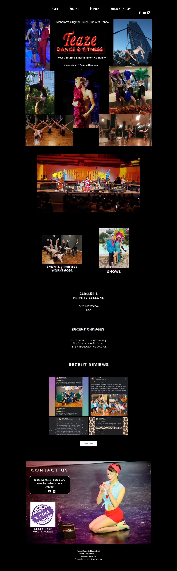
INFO (88, 310)
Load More (88, 443)
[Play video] (88, 183)
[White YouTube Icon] (49, 491)
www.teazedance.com (49, 483)
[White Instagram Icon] (54, 491)
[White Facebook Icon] (45, 491)
